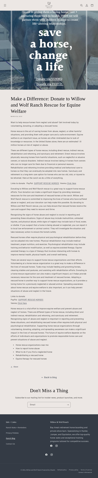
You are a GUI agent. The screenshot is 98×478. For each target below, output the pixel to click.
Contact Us (10, 444)
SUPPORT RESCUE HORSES (46, 183)
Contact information (85, 472)
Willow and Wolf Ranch (34, 470)
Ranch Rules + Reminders (16, 428)
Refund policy (62, 470)
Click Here (71, 183)
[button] (5, 5)
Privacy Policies (12, 433)
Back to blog (50, 377)
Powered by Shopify (48, 470)
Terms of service (86, 470)
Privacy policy (73, 470)
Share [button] (16, 367)
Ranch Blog (10, 438)
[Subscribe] (67, 405)
